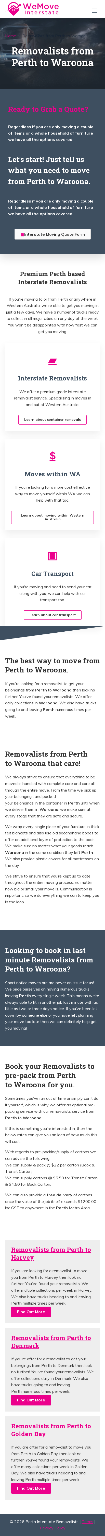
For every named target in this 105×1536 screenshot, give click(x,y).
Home (10, 35)
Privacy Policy (52, 1527)
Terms (87, 1521)
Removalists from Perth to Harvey (51, 1253)
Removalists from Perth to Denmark (51, 1342)
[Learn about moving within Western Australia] (53, 455)
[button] (31, 1312)
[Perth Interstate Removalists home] (32, 9)
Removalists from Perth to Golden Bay (51, 1430)
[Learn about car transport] (52, 555)
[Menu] (94, 8)
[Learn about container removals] (52, 359)
